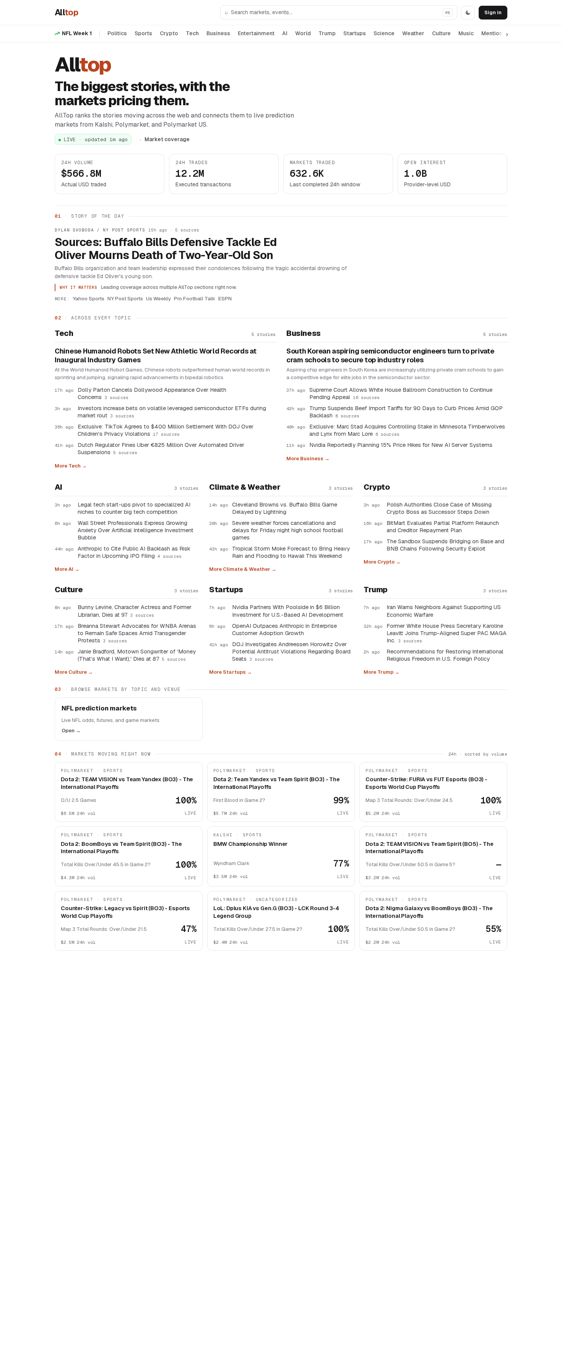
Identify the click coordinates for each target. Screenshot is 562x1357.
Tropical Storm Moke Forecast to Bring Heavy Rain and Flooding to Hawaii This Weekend (291, 552)
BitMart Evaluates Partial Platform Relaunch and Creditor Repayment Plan (443, 526)
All (66, 12)
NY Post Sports (125, 298)
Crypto (169, 33)
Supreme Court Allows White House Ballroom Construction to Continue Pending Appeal (400, 393)
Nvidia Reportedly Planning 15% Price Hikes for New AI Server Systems (400, 444)
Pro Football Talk (194, 298)
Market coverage (167, 139)
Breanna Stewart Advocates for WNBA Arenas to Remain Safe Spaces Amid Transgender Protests (137, 633)
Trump (327, 33)
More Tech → (71, 466)
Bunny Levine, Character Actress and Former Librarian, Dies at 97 (135, 610)
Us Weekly (158, 298)
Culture (441, 33)
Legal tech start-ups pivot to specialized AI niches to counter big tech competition (134, 508)
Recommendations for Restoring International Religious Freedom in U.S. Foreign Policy (445, 655)
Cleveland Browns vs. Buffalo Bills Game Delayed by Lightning (284, 508)
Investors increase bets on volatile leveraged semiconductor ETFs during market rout (172, 411)
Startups (354, 33)
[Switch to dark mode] (468, 13)
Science (384, 33)
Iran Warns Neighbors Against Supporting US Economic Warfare (444, 610)
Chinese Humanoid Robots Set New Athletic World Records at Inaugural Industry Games (156, 355)
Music (466, 33)
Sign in (493, 12)
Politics (117, 33)
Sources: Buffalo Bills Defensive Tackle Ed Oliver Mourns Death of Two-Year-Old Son (166, 248)
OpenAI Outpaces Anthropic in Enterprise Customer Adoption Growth (284, 629)
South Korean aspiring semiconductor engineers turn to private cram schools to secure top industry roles (390, 355)
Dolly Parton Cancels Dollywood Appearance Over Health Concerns (152, 393)
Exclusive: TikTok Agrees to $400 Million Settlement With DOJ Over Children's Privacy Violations (165, 430)
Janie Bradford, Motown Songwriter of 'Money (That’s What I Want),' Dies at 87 (137, 655)
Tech (192, 33)
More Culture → (74, 672)
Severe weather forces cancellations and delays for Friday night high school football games (287, 530)
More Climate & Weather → (242, 569)
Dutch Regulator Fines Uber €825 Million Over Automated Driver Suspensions (161, 448)
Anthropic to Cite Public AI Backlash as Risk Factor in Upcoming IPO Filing (134, 552)
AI (284, 33)
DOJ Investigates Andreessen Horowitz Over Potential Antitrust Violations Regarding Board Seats (291, 651)
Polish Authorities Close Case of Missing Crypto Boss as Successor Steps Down (439, 508)
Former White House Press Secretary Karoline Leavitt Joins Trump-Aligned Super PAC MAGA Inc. (447, 633)
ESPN (225, 298)
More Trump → (382, 672)
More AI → (67, 569)
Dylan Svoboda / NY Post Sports (100, 230)
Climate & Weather (244, 487)
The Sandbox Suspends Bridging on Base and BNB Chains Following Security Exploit (445, 545)
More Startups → (230, 672)
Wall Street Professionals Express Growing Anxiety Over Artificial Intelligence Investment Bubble (135, 530)
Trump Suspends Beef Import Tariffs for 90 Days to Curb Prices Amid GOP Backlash (406, 411)
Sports (143, 33)
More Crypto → (382, 562)
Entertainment (256, 33)
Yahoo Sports (88, 298)
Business (218, 33)
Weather (413, 33)
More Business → (308, 458)
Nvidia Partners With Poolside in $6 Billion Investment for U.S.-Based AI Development (287, 610)
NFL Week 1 (77, 33)
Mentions (493, 33)
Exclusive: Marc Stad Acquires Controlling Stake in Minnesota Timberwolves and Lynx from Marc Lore (407, 430)
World (303, 33)
